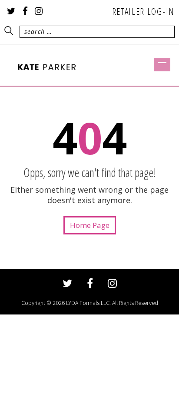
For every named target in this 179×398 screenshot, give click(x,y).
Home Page (89, 225)
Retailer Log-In (143, 11)
